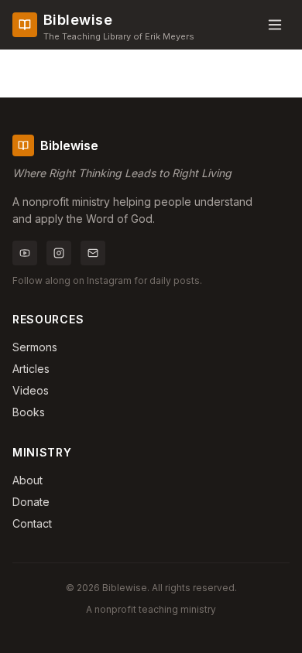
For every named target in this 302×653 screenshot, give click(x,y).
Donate (31, 501)
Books (28, 412)
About (27, 480)
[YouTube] (24, 253)
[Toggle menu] (275, 24)
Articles (31, 368)
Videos (30, 390)
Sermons (34, 347)
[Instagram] (58, 253)
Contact (32, 523)
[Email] (93, 253)
